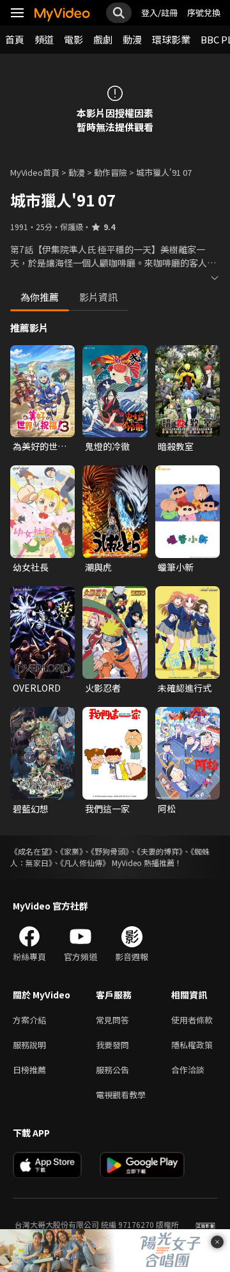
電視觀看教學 (121, 1095)
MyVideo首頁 (34, 172)
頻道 (44, 39)
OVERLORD (37, 687)
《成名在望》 (31, 851)
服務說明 (29, 1045)
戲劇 (102, 39)
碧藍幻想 (31, 808)
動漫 (132, 39)
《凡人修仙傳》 (85, 862)
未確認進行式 (184, 687)
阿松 (167, 808)
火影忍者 (103, 687)
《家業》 (71, 851)
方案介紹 (29, 1020)
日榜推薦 (29, 1070)
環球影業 (171, 39)
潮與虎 (98, 567)
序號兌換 (203, 12)
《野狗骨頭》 (110, 851)
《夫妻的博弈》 (160, 851)
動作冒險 (110, 172)
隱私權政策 (192, 1045)
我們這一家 (107, 808)
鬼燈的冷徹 (107, 446)
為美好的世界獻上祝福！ (39, 446)
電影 (73, 39)
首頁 (14, 39)
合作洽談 (187, 1070)
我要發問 (112, 1045)
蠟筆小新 (176, 567)
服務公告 (112, 1070)
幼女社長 (31, 567)
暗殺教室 (176, 446)
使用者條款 (192, 1020)
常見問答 (112, 1020)
